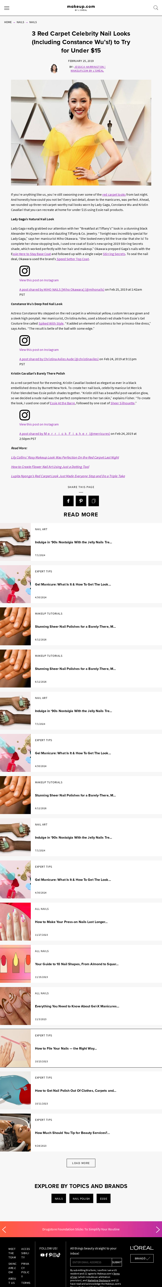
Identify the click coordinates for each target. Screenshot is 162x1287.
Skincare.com (12, 1268)
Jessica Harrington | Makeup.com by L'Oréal (88, 69)
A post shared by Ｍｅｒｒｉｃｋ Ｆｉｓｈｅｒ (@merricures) (64, 433)
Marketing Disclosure (99, 1280)
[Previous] (4, 1230)
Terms (25, 1283)
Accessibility (25, 1253)
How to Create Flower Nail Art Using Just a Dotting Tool (50, 466)
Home (8, 22)
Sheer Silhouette (123, 403)
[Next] (158, 1230)
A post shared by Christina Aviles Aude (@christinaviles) (59, 359)
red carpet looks (114, 194)
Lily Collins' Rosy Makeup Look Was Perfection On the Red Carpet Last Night (65, 457)
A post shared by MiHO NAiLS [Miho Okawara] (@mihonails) (62, 289)
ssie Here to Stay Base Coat (32, 254)
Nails (20, 22)
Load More (81, 1163)
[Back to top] (152, 1277)
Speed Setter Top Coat (72, 259)
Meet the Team (12, 1253)
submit (117, 1262)
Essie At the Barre (62, 403)
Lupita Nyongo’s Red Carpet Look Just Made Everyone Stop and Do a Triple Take (68, 476)
